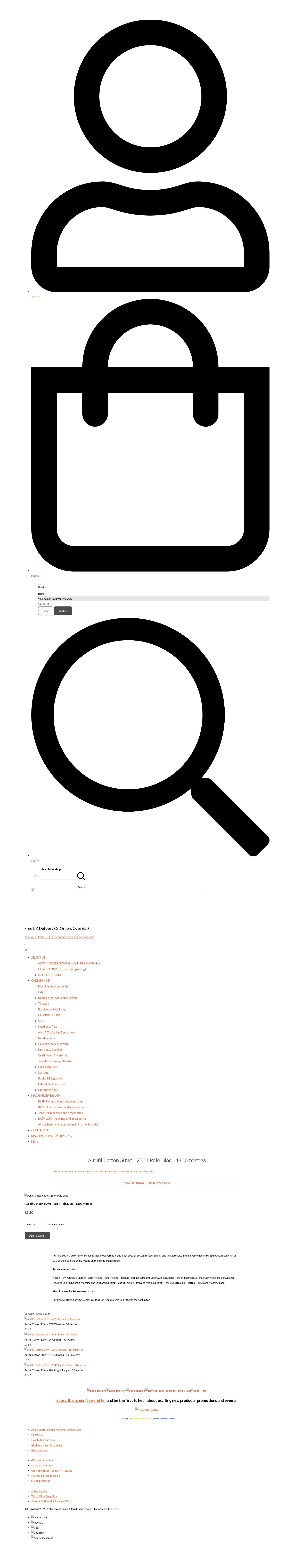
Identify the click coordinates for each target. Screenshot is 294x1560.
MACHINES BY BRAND (45, 1095)
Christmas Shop (48, 1090)
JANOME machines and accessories (60, 1113)
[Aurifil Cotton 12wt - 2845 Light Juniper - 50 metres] (55, 1365)
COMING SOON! (49, 1015)
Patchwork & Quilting (52, 1009)
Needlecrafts (46, 1038)
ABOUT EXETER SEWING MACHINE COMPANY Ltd (70, 963)
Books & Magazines (50, 1078)
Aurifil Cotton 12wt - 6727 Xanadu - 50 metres (50, 1324)
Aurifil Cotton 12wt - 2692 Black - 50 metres (49, 1339)
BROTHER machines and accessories (61, 1107)
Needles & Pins (47, 1026)
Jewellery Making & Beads (54, 1061)
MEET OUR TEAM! (50, 975)
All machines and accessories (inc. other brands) (68, 1124)
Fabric (42, 992)
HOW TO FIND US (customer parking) (62, 969)
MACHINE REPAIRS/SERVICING (51, 1136)
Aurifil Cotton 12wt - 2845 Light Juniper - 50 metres (53, 1370)
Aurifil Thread (84, 1171)
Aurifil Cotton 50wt (106, 1171)
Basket (46, 610)
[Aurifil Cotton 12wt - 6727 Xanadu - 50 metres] (52, 1319)
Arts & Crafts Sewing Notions (57, 1032)
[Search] (81, 876)
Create (115, 1508)
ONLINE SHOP (40, 980)
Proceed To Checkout (158, 1182)
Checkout (63, 610)
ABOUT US (38, 957)
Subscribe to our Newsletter (81, 1400)
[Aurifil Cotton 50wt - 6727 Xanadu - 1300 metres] (53, 1349)
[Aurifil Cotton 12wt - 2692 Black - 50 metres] (51, 1334)
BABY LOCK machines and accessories (62, 1118)
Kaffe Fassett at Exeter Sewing (58, 998)
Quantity (29, 1224)
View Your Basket (134, 1182)
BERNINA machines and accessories (60, 1101)
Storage (43, 1072)
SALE (41, 1021)
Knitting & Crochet (50, 1049)
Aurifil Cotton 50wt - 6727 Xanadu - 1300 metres (52, 1354)
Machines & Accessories (53, 986)
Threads (43, 1003)
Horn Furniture (47, 1067)
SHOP (57, 1171)
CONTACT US (40, 1130)
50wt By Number (129, 1171)
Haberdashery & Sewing (53, 1044)
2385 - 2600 (148, 1171)
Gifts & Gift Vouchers (52, 1084)
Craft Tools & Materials (53, 1055)
